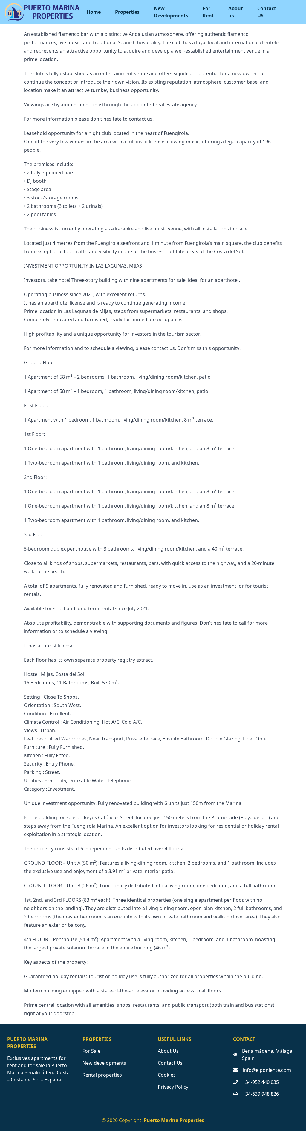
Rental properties (102, 1075)
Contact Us (170, 1063)
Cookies (167, 1075)
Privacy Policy (173, 1087)
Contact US (266, 12)
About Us (168, 1051)
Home (94, 12)
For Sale (91, 1051)
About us (235, 12)
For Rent (208, 12)
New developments (104, 1063)
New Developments (171, 12)
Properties (127, 12)
